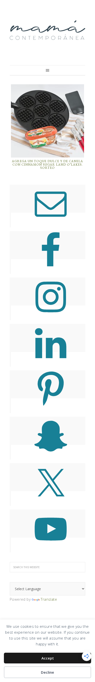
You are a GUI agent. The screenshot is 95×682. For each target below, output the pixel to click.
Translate (49, 599)
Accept (47, 658)
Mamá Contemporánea (47, 30)
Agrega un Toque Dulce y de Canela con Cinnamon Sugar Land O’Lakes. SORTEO (47, 164)
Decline (47, 672)
